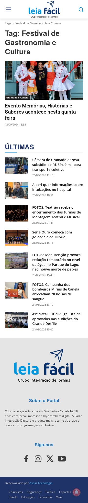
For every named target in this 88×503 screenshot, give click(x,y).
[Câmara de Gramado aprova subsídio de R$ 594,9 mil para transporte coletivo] (16, 165)
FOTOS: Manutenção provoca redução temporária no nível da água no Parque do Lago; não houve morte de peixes (56, 261)
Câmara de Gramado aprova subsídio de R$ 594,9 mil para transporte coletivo (56, 164)
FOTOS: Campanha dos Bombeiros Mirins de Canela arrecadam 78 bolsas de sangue (55, 291)
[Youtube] (61, 459)
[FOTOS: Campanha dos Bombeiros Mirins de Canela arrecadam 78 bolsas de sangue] (16, 290)
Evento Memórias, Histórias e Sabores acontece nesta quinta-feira (41, 112)
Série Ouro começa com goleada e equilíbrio (52, 234)
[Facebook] (26, 459)
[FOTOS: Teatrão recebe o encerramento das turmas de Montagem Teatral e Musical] (16, 213)
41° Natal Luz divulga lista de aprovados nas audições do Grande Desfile (56, 319)
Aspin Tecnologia (41, 483)
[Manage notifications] (76, 492)
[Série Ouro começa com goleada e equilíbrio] (16, 238)
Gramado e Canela (17, 97)
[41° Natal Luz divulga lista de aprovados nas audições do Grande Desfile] (16, 320)
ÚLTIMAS (19, 146)
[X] (50, 459)
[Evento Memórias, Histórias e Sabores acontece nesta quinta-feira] (44, 80)
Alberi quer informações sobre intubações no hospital (57, 187)
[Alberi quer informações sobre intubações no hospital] (16, 190)
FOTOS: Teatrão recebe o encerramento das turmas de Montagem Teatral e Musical (56, 212)
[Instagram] (38, 459)
